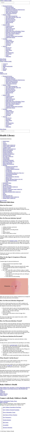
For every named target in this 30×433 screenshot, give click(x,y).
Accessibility (5, 425)
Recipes (4, 194)
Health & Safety (6, 24)
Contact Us (5, 63)
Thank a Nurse (3, 395)
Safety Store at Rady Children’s (12, 33)
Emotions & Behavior (7, 152)
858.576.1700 (3, 60)
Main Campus (9, 40)
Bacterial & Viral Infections (12, 166)
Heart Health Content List (8, 161)
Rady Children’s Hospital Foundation (11, 409)
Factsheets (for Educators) (8, 154)
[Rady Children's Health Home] (5, 0)
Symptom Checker (10, 26)
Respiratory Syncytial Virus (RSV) (13, 32)
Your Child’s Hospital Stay (11, 16)
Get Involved (8, 54)
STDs (7, 181)
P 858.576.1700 (3, 73)
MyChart (8, 23)
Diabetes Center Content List (9, 148)
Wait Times (8, 45)
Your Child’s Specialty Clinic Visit (13, 17)
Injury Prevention (9, 35)
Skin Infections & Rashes (11, 180)
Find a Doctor (3, 58)
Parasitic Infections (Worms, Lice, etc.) (14, 179)
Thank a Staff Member (5, 401)
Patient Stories (9, 50)
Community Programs (10, 8)
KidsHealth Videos (7, 183)
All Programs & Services (11, 13)
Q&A (4, 193)
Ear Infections (9, 170)
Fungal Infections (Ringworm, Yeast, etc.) (15, 172)
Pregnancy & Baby (7, 188)
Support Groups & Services (12, 11)
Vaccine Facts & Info (10, 28)
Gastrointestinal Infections (11, 174)
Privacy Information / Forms (9, 412)
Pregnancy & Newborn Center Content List (12, 189)
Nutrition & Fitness (7, 185)
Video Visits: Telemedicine (11, 12)
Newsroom (8, 48)
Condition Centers (7, 147)
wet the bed (9, 365)
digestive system (13, 240)
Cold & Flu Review (10, 167)
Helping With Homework (8, 164)
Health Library (9, 27)
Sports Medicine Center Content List (11, 197)
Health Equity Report (10, 37)
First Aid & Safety (7, 155)
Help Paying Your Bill (10, 19)
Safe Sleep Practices (10, 18)
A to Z (4, 142)
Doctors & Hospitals (7, 151)
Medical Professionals (7, 66)
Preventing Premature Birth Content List (12, 191)
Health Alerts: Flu (9, 30)
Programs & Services (7, 5)
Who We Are (8, 47)
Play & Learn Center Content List (10, 186)
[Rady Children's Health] (5, 61)
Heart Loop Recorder (7, 162)
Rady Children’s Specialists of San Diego (12, 407)
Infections (5, 165)
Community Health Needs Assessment (14, 36)
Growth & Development (8, 160)
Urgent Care (8, 43)
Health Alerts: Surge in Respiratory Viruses (15, 31)
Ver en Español (3, 200)
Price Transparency (7, 417)
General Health (6, 159)
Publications (8, 56)
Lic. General (5, 184)
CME (4, 67)
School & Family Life (7, 195)
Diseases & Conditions (8, 150)
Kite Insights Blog (10, 52)
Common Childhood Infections (12, 169)
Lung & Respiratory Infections (12, 176)
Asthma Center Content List (9, 145)
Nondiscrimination (7, 420)
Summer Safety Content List (9, 198)
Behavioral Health (10, 7)
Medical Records (9, 22)
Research (5, 68)
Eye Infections (9, 171)
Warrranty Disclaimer (7, 427)
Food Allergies (6, 157)
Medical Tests (9, 178)
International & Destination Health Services (15, 9)
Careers (7, 51)
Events (7, 55)
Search (1, 72)
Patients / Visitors (6, 14)
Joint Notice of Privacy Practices (10, 414)
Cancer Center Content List (9, 146)
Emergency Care (9, 42)
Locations (5, 38)
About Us (5, 46)
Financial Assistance (10, 21)
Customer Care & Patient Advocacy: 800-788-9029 (14, 388)
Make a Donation (4, 393)
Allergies (5, 143)
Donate (4, 70)
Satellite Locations (10, 41)
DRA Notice (5, 422)
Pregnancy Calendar (7, 190)
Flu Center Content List (8, 156)
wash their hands (13, 345)
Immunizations (9, 175)
